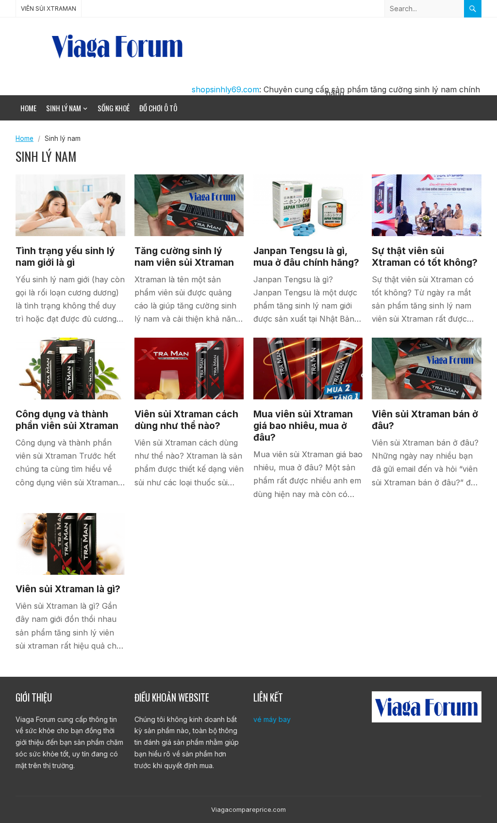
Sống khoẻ (114, 108)
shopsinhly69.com (225, 89)
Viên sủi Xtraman (48, 8)
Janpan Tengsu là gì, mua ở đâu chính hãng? (306, 256)
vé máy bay (272, 719)
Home (28, 108)
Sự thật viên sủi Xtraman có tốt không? (425, 256)
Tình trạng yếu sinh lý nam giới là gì (65, 256)
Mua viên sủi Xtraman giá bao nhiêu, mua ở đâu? (303, 425)
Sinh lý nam (63, 108)
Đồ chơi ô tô (158, 108)
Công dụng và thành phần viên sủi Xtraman (67, 419)
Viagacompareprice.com (248, 809)
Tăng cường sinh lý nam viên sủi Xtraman (184, 256)
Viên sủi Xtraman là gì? (68, 589)
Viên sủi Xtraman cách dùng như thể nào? (186, 419)
